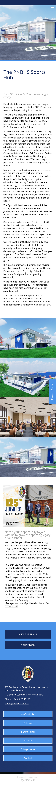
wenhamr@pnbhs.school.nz (29, 603)
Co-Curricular (28, 714)
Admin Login (29, 780)
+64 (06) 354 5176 (21, 699)
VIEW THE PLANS (28, 634)
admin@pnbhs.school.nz (17, 703)
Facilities (28, 740)
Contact (28, 758)
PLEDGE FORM (27, 645)
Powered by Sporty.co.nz (28, 777)
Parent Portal (28, 731)
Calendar (28, 723)
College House (28, 749)
